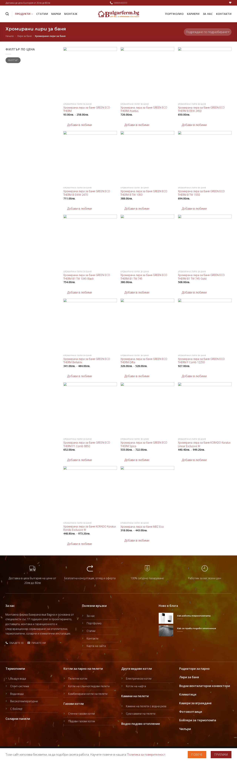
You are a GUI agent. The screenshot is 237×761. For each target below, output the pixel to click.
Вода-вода (17, 694)
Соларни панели (18, 719)
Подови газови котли (81, 721)
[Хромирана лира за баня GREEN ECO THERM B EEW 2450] (205, 74)
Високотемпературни (24, 701)
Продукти (22, 14)
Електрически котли (138, 678)
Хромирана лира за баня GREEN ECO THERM (86, 109)
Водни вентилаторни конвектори (204, 686)
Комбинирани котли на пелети (87, 694)
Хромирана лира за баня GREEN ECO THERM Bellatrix (86, 360)
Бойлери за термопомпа (197, 720)
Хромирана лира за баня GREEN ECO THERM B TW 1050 (144, 193)
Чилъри (185, 729)
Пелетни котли (77, 678)
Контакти (223, 14)
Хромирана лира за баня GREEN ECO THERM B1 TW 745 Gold (201, 276)
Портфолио (174, 14)
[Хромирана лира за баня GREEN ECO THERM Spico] (147, 409)
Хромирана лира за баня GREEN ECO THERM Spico (144, 444)
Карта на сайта (96, 646)
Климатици (187, 694)
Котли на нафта (136, 686)
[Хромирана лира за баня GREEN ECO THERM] (90, 74)
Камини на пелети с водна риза (146, 706)
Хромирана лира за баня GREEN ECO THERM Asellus (144, 109)
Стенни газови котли (81, 713)
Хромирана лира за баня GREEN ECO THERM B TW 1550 (201, 193)
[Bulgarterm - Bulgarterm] (118, 14)
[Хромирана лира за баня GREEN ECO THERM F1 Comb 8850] (90, 409)
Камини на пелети (135, 696)
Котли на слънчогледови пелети (89, 686)
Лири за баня (24, 36)
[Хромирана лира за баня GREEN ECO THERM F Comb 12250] (205, 325)
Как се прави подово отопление (196, 628)
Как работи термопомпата (194, 615)
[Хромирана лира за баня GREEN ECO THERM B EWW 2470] (90, 158)
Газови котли (74, 704)
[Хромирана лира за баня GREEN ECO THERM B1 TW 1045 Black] (90, 241)
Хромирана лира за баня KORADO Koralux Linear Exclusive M (204, 444)
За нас (208, 14)
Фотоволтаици (190, 712)
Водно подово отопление (140, 724)
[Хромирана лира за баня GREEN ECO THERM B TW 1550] (205, 158)
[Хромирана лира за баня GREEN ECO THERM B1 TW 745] (147, 241)
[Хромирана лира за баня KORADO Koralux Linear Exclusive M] (205, 409)
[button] (77, 125)
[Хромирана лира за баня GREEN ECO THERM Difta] (147, 325)
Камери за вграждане (195, 703)
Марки (56, 14)
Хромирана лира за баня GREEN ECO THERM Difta (144, 360)
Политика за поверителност (146, 754)
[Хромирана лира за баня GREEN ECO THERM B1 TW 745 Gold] (205, 241)
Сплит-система (19, 686)
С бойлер (16, 709)
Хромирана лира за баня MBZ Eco (142, 526)
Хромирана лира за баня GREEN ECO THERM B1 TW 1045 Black (86, 276)
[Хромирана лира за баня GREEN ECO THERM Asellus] (147, 74)
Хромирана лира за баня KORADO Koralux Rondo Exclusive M (89, 528)
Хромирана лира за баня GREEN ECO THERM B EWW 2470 (86, 193)
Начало (10, 36)
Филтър (13, 60)
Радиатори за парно (194, 669)
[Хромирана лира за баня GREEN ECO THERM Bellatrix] (90, 325)
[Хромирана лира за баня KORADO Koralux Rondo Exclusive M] (90, 493)
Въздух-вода (18, 678)
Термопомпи (15, 669)
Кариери (193, 14)
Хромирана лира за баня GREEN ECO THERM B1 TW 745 (144, 276)
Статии (42, 14)
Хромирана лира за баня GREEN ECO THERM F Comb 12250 (201, 360)
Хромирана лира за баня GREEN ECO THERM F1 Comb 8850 (86, 444)
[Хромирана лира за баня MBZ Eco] (147, 493)
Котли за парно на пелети (83, 669)
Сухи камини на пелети (140, 713)
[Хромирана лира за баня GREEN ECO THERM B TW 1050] (147, 158)
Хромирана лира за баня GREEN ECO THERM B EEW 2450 (201, 109)
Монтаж (70, 14)
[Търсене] (7, 14)
